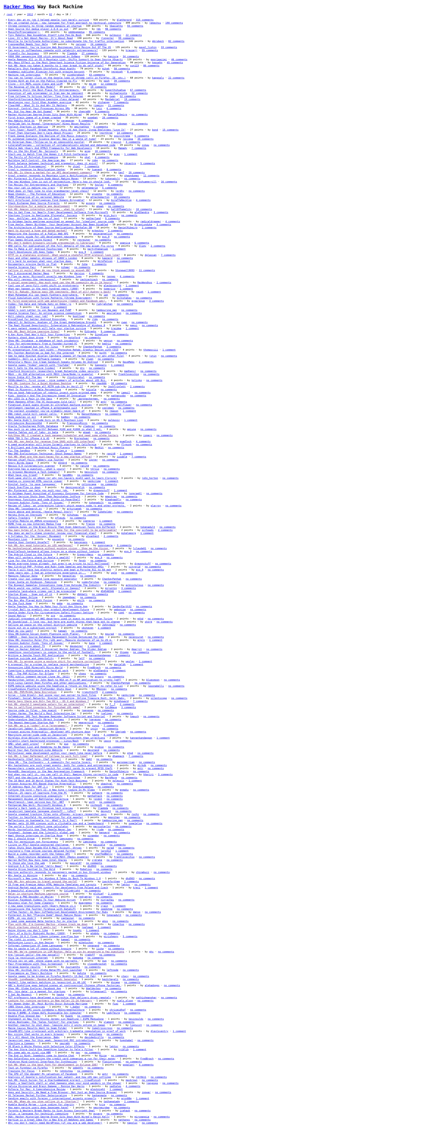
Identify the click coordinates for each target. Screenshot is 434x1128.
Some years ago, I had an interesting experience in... (47, 572)
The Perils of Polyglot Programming (33, 157)
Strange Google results (24, 967)
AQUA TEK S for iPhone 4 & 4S (28, 438)
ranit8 (111, 453)
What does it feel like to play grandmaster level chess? (48, 191)
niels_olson (125, 1000)
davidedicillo (94, 1037)
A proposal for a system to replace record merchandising (48, 664)
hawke (60, 994)
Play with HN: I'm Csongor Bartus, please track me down (47, 924)
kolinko (137, 380)
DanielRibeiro (117, 114)
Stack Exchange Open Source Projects (34, 203)
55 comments (135, 26)
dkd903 (91, 866)
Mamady (122, 148)
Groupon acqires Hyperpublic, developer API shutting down (49, 731)
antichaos (95, 1034)
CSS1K (11, 307)
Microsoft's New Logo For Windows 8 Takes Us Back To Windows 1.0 (54, 878)
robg (95, 160)
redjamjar (85, 896)
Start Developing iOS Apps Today (31, 252)
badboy (65, 417)
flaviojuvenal (111, 1061)
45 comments (175, 62)
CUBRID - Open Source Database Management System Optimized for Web (56, 637)
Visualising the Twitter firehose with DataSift (42, 909)
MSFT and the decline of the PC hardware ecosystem (44, 777)
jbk (98, 29)
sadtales (115, 1086)
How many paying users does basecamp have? (38, 1107)
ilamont (109, 1022)
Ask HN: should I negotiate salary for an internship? (46, 704)
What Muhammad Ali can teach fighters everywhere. (43, 294)
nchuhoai (73, 514)
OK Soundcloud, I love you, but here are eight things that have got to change (64, 621)
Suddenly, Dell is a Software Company (34, 359)
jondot (97, 799)
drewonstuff (101, 490)
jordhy (119, 191)
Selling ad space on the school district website (42, 624)
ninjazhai (107, 899)
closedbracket (97, 964)
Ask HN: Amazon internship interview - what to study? (46, 209)
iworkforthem (111, 881)
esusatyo (58, 539)
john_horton (150, 478)
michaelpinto (118, 93)
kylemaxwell (98, 991)
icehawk (125, 1110)
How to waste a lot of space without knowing (39, 948)
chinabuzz (142, 872)
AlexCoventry (159, 1031)
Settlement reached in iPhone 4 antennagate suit (42, 407)
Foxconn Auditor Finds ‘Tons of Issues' (36, 643)
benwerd (104, 832)
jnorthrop (105, 132)
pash (107, 80)
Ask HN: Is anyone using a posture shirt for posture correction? (54, 661)
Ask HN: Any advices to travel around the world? (42, 881)
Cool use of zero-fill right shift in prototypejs (43, 285)
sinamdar (93, 835)
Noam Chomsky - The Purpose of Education (36, 194)
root (9, 14)
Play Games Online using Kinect (30, 239)
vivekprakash (76, 74)
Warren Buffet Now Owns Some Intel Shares (37, 860)
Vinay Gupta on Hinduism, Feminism (32, 582)
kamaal (62, 631)
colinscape (89, 484)
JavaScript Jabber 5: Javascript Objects (36, 728)
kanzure (113, 56)
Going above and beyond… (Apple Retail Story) (40, 511)
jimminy (98, 105)
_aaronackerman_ (88, 398)
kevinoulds (136, 1019)
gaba (60, 603)
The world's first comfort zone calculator (38, 826)
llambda (72, 53)
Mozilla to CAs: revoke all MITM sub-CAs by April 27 (45, 386)
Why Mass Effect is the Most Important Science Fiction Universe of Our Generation (67, 62)
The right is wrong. (22, 939)
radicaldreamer (150, 221)
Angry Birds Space (20, 462)
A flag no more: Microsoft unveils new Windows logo (45, 276)
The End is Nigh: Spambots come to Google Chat (41, 1055)
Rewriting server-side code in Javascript (37, 734)
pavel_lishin (148, 47)
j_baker (75, 1006)
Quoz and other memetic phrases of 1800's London (42, 258)
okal (87, 157)
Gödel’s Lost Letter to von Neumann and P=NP (39, 310)
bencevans (80, 542)
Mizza (103, 1055)
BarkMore (111, 777)
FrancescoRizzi (77, 423)
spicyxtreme (122, 136)
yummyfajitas (90, 582)
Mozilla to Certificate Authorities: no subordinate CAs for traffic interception (66, 41)
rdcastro (130, 163)
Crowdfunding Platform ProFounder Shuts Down (39, 689)
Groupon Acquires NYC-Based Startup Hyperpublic (42, 783)
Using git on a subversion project (32, 627)
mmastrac (111, 496)
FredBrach (94, 667)
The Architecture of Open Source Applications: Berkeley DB (50, 227)
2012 (30, 14)
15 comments (170, 129)
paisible (99, 844)
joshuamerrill (147, 181)
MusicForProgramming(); (24, 32)
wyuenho (97, 194)
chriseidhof (118, 1009)
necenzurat (136, 637)
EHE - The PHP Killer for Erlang (31, 673)
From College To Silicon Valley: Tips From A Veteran (45, 96)
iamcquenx (66, 838)
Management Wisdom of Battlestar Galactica (38, 799)
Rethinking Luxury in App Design (31, 942)
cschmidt (96, 805)
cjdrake (97, 860)
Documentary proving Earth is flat (32, 264)
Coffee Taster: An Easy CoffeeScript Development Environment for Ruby (58, 912)
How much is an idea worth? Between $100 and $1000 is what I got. (55, 429)
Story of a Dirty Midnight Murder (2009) (36, 933)
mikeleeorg (128, 533)
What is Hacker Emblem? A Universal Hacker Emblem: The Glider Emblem (57, 649)
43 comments (97, 74)
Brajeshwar (81, 438)
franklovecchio (128, 374)
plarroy (156, 505)
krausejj (131, 50)
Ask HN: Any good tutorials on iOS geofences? (40, 545)
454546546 (107, 591)
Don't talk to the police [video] (31, 368)
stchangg (104, 102)
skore (148, 621)
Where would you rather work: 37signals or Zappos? (44, 588)
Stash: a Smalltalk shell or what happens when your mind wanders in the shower (64, 1083)
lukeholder (105, 511)
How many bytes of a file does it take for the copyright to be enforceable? (62, 530)
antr (104, 401)
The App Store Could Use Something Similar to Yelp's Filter (50, 1049)
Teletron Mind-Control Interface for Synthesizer (42, 1061)
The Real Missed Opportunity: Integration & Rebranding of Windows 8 (56, 325)
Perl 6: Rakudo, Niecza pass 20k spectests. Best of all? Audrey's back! (59, 291)
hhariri (148, 774)
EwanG (69, 1016)
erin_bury (110, 215)
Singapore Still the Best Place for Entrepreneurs (44, 90)
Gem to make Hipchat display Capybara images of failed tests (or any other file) (66, 355)
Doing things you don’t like (28, 930)
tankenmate (99, 1095)
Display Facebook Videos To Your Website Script (42, 899)
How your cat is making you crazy (31, 187)
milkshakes (124, 297)
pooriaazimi (159, 59)
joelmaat (87, 927)
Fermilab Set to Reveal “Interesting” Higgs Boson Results (49, 123)
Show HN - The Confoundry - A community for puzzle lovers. (50, 762)
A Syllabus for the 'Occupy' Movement (34, 536)
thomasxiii (150, 349)
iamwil (125, 392)
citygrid (134, 566)
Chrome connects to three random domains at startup (45, 26)
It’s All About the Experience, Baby (34, 1037)
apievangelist (102, 233)
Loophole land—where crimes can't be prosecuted (42, 591)
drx (82, 368)
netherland (93, 218)
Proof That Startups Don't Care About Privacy (40, 132)
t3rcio (94, 469)
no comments (140, 114)
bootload (79, 316)
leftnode (112, 970)
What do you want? (20, 631)
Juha (84, 264)
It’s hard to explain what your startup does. (40, 261)
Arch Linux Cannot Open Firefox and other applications (47, 683)
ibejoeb (120, 731)
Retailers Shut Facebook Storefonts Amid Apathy (42, 68)
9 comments (102, 111)
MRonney (101, 689)
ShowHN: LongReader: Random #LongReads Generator (42, 979)
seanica (125, 242)
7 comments (121, 102)
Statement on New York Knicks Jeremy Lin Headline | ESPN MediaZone (56, 1019)
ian (106, 294)
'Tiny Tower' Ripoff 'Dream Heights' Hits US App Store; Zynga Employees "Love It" (67, 129)
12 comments (109, 84)
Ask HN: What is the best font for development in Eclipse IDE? (53, 1064)
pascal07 (76, 863)
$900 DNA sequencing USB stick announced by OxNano (44, 56)
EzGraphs (90, 331)
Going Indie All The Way (25, 377)
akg (65, 875)
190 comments (174, 22)
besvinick (91, 472)
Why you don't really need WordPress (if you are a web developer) (55, 1122)
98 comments (113, 29)
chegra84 (84, 111)
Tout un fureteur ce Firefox (28, 1067)
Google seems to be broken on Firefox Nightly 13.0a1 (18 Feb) (52, 976)
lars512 (106, 850)
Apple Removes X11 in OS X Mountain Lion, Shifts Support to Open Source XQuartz (65, 59)
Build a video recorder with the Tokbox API (39, 854)
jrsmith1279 (90, 692)
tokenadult (112, 178)
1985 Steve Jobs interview (26, 1006)
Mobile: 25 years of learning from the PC (37, 792)
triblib (123, 1049)
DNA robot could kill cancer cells (33, 414)
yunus (95, 725)
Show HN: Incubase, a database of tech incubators (43, 340)
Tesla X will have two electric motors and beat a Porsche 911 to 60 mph (59, 569)
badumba (78, 957)
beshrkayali (110, 979)
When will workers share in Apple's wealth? (39, 557)
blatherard (124, 19)
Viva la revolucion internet (28, 957)
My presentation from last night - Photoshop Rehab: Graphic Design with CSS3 (63, 349)
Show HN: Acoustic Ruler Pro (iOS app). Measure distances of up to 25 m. (60, 640)
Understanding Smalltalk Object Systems (36, 719)
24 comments (98, 44)
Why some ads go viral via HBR (29, 1052)
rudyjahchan (104, 304)
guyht (103, 352)
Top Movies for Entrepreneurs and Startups (38, 184)
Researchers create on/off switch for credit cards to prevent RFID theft (60, 768)
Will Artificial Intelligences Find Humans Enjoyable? (46, 200)
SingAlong (101, 334)
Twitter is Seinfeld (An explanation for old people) (45, 817)
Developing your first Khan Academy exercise (39, 102)
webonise (120, 609)
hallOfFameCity (121, 209)
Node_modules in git (22, 417)
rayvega (128, 139)
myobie (99, 747)
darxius (79, 273)
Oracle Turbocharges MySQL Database (33, 426)
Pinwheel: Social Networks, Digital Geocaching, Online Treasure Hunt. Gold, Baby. (67, 698)
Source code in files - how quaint (32, 710)
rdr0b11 (141, 1077)
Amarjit (137, 649)
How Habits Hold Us (21, 120)
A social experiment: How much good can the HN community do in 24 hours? (60, 282)
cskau (145, 145)
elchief (98, 893)
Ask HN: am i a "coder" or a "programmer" (38, 725)
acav (117, 154)
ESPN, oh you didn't (22, 918)
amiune (131, 429)
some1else (135, 823)
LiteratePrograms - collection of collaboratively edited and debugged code (61, 145)
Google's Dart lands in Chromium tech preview (40, 808)
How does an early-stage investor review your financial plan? (52, 533)
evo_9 (106, 236)
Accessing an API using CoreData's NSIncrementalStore (46, 1009)
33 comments (169, 47)
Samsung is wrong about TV (26, 646)
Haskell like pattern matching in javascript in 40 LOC (47, 982)
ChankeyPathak (92, 346)
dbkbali (82, 594)
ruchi (135, 814)
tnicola (91, 389)
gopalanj (128, 1064)
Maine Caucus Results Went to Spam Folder (37, 1028)
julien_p (61, 450)
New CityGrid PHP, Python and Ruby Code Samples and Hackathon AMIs (56, 566)
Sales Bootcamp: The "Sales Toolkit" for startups (43, 1022)
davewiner (76, 646)
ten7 (121, 172)
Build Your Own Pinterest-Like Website (35, 750)
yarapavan (67, 120)
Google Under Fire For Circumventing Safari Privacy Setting (50, 612)
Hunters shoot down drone (25, 337)
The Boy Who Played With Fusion (30, 600)
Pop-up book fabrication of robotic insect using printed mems (52, 392)
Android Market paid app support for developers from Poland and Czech (58, 887)
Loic (99, 108)
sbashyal (106, 783)
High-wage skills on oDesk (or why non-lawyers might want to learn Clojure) (62, 478)
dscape (115, 982)
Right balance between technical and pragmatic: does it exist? (53, 163)
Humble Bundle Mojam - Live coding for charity (41, 1104)
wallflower (124, 404)
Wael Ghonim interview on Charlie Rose (35, 835)
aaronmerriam (125, 762)
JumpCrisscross (102, 1028)
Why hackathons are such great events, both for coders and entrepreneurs (60, 765)
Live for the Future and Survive (31, 560)
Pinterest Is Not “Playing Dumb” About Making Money (45, 915)
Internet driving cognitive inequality (35, 796)
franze (44, 307)
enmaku (124, 789)
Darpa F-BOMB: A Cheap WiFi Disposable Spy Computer (45, 1012)
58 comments (122, 68)
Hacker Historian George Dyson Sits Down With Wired (45, 114)
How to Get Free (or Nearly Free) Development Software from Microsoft (58, 212)
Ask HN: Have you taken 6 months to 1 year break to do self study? (56, 65)
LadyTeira (113, 1012)
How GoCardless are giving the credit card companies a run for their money (61, 1058)
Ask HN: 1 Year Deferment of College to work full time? (47, 756)
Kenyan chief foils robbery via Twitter (36, 459)
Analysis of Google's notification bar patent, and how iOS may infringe (59, 1077)
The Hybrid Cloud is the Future (30, 554)
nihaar (65, 267)
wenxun (108, 340)
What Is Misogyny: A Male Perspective (34, 389)
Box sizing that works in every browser (36, 1034)
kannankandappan (100, 655)
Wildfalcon (105, 261)
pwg (66, 744)
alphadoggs (152, 985)
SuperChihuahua (115, 90)
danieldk (120, 664)
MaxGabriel (112, 99)
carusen (81, 44)
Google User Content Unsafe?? (28, 542)
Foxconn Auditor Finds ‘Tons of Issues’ (36, 502)
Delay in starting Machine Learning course (38, 893)
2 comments (149, 227)
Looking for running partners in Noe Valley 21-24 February (50, 1000)
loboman (122, 123)
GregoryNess (85, 554)
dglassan (151, 255)
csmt (121, 612)
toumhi (77, 930)
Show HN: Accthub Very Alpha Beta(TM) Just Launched (45, 970)
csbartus (118, 924)
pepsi (133, 325)
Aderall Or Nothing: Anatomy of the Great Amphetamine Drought (52, 322)
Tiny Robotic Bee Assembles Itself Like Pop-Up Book (45, 35)
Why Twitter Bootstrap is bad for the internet (41, 352)
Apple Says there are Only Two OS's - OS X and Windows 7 (48, 701)
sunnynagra (105, 545)
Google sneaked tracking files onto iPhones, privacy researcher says (57, 814)
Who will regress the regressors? (32, 279)
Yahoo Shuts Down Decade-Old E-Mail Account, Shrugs (45, 847)
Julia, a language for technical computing (38, 1113)
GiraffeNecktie (121, 200)
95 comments (97, 32)
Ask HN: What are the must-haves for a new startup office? (50, 456)
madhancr (130, 371)
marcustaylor (102, 826)
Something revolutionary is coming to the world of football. (51, 652)
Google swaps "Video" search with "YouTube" (39, 365)
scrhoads (148, 530)
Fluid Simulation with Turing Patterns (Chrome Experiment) (50, 297)
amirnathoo (81, 126)
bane (92, 643)
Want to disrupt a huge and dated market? (37, 230)
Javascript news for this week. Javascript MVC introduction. (51, 1040)
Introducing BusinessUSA (25, 423)
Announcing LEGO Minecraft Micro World (35, 667)
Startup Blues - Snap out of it (30, 594)
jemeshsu (155, 22)
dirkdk (141, 765)
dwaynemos (85, 902)
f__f (112, 704)
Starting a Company (21, 1043)
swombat (92, 117)
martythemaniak (97, 249)
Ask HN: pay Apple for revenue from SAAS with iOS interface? (51, 441)
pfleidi (60, 517)
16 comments (169, 181)
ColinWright (72, 890)
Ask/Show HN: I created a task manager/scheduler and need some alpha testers (63, 435)
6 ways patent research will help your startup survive (47, 328)
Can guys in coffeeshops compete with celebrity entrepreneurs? (53, 50)
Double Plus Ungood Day (24, 1016)
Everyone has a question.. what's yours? (36, 469)
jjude (100, 829)
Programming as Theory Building (30, 973)
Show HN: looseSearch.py (25, 508)
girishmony (111, 936)
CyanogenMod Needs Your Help (28, 44)
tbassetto (116, 26)
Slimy (142, 245)
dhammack (118, 756)
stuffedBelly (103, 854)
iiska (100, 948)
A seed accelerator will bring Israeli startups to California (52, 444)
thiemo (124, 652)
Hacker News (19, 6)
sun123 (134, 65)
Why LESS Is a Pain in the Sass (30, 398)
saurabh (65, 1043)
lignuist (136, 1025)
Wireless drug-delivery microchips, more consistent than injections (56, 737)
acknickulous (134, 585)
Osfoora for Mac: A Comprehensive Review (36, 1089)
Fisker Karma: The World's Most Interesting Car (42, 713)
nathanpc (124, 1119)
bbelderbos (93, 988)
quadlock (126, 441)
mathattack (94, 796)
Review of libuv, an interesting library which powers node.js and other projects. (67, 505)
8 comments (134, 71)
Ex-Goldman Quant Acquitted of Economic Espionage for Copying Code (56, 493)
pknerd (62, 462)
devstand (93, 750)
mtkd (140, 618)
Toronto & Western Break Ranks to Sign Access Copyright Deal (51, 1110)
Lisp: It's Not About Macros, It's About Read (40, 38)
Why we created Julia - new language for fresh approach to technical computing (64, 22)
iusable (122, 456)
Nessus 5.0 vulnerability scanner (31, 465)
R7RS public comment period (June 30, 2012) (39, 676)
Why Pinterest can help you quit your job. (38, 490)
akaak (100, 206)
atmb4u (94, 933)
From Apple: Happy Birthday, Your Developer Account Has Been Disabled (58, 224)
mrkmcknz (98, 230)
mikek (106, 68)
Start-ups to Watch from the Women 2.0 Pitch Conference (47, 154)
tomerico (109, 288)
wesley (130, 661)
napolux (132, 1122)
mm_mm (92, 84)
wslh (92, 802)
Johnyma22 (108, 624)
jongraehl (135, 493)
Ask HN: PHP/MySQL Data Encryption (32, 692)
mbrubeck (158, 41)
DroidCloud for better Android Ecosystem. (37, 319)
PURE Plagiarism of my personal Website (36, 197)
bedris (106, 343)
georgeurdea (101, 1107)
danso (136, 912)
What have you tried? (23, 475)
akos (105, 921)
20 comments (110, 117)
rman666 (101, 383)
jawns (95, 734)
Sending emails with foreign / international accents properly (52, 1098)
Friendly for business (23, 53)
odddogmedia (76, 32)
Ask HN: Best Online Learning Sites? (34, 331)
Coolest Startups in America (28, 126)
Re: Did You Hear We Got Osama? (30, 111)
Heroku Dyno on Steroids (25, 514)
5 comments (141, 136)
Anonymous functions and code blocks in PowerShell (44, 499)
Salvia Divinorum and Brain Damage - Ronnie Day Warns (46, 1086)
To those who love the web (26, 863)
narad (110, 847)
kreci (136, 887)
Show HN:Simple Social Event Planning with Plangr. (44, 634)
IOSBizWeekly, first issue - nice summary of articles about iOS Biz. (57, 380)
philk (81, 600)
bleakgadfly (113, 499)
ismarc (147, 435)
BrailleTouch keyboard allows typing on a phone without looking (53, 551)
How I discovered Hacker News (28, 273)
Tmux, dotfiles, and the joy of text (34, 218)
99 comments (126, 38)
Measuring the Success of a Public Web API (38, 233)
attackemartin (100, 197)
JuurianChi (72, 967)
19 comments (98, 87)
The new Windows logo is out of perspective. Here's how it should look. (59, 181)
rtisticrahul (76, 377)
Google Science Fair (22, 267)
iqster (93, 459)
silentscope (159, 698)
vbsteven (87, 627)
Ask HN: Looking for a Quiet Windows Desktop (39, 383)
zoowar (146, 1092)
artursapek (74, 508)
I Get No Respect (20, 994)
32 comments (140, 93)
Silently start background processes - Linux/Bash (43, 740)
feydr (82, 560)
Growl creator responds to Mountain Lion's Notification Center (53, 175)
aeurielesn (114, 313)
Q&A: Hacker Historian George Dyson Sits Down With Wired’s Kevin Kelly (59, 1116)
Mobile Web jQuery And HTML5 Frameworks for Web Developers (50, 148)
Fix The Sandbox (19, 450)
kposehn (157, 62)
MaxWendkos (144, 282)
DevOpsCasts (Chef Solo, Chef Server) (34, 759)
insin (94, 728)
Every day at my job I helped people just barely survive (48, 19)
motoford (74, 337)
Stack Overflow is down (24, 487)
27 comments (90, 53)
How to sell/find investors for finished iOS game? (44, 707)
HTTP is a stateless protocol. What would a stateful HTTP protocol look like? (64, 255)
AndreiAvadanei (83, 786)
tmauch (134, 716)
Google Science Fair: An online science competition (45, 313)
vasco (107, 740)
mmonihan (114, 817)
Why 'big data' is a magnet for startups (36, 991)
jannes (111, 276)
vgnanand (93, 945)
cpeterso (89, 521)
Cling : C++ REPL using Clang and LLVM (35, 84)
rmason (114, 411)
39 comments (122, 80)
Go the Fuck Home (20, 603)
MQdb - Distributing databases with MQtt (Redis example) (48, 857)
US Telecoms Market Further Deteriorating (37, 1095)
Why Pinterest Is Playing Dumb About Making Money (43, 178)
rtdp (95, 319)
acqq (87, 151)
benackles (69, 575)
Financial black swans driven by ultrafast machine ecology (50, 404)
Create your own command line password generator (42, 579)
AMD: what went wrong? (23, 744)
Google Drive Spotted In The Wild (31, 869)
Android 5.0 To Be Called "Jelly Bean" (35, 866)
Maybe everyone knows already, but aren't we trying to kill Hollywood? (59, 563)
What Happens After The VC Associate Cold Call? (42, 401)
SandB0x (68, 475)
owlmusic (115, 35)
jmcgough (117, 71)
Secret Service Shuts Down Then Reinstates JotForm (44, 496)
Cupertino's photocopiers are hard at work (38, 670)
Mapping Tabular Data (23, 575)
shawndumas (131, 175)
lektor (125, 884)
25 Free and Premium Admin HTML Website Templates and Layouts (52, 884)
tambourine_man (106, 310)
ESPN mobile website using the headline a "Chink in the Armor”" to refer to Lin (65, 686)
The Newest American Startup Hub (31, 722)
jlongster (107, 38)
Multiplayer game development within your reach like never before (55, 753)
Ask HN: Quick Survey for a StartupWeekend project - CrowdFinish (54, 1080)
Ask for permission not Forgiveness (33, 841)
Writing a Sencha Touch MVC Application (36, 655)
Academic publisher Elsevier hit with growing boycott (46, 71)
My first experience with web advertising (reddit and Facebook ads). (57, 301)
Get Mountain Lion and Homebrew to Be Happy (39, 747)
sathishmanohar (146, 997)
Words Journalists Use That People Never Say (39, 829)
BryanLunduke (143, 224)
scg (53, 615)
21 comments (116, 105)
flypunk (126, 444)
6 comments (114, 108)
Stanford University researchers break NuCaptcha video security (53, 371)
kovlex (99, 184)
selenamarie (90, 187)
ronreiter (83, 239)
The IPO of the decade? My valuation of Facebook (42, 1074)
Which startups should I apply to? (32, 927)
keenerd (107, 258)
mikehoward (121, 701)
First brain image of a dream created (34, 117)
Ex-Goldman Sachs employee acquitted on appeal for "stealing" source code (61, 221)
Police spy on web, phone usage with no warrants (43, 960)
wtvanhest (92, 536)
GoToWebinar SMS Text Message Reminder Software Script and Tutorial (56, 716)
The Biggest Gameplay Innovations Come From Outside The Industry (54, 585)
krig (102, 1104)
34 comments (131, 56)
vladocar (89, 426)
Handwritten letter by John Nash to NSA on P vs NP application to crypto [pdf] (64, 679)
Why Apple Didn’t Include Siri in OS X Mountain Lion (45, 420)
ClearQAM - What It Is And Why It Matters (37, 105)
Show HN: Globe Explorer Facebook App (34, 988)
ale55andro (141, 212)
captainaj (67, 918)
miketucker (86, 942)
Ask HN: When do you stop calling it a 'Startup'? (43, 1101)
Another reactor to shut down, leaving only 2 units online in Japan (56, 1025)
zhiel (76, 166)
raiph (139, 291)
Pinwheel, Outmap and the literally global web (41, 832)
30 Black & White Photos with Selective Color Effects (46, 1046)
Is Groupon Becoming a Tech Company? (34, 472)
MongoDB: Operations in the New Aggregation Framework (46, 771)
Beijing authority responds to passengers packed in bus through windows (59, 872)
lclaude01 (139, 548)
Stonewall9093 (124, 270)
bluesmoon (152, 679)
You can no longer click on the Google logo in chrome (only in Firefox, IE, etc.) (67, 77)
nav (78, 1052)
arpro (141, 640)
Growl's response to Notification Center (36, 169)
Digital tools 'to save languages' (32, 484)
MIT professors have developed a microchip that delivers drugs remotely (59, 997)
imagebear (69, 597)
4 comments (100, 126)
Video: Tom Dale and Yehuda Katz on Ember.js (39, 304)
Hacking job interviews (24, 74)
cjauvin (116, 142)
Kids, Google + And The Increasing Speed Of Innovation (47, 395)
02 (50, 14)
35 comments (145, 139)
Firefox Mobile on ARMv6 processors (33, 521)
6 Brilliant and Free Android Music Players (39, 447)
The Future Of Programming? (27, 166)
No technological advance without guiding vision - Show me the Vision (59, 548)
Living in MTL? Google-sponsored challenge (39, 844)
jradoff (90, 954)
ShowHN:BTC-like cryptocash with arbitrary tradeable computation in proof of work (67, 1031)
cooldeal (108, 407)
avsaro (90, 203)
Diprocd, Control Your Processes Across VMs (39, 108)
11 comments (140, 123)
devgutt (106, 811)
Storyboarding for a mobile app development (39, 206)
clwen (89, 359)
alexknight (97, 1089)
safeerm (97, 792)
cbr (84, 87)
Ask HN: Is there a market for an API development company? (50, 172)
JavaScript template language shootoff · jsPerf (42, 811)
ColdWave (111, 707)
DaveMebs (128, 362)
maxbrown (131, 1080)
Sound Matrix (17, 615)
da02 (89, 759)
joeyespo (87, 710)
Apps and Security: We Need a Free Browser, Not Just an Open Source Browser (62, 1092)
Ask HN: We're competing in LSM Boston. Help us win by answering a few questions (66, 951)
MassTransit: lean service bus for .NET (36, 802)
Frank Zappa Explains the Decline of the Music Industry (47, 136)
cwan (112, 96)
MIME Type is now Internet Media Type (34, 524)
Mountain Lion (17, 539)
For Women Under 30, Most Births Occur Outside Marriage (47, 1003)
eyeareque (138, 301)
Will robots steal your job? (28, 316)
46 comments (179, 59)
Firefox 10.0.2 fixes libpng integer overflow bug (43, 936)
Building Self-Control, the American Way (36, 160)
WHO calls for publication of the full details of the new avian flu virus (61, 245)
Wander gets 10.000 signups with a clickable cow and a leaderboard (56, 823)
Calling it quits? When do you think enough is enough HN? (49, 270)
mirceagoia (141, 1116)
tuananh (97, 169)
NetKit (99, 447)
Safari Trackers (19, 517)
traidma (116, 328)
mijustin (111, 588)
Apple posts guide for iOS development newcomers (42, 236)
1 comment (130, 154)
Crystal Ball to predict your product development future (48, 609)
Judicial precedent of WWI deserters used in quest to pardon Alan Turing (60, 618)
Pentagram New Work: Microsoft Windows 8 (36, 805)
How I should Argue (21, 838)
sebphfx (78, 1067)
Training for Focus (21, 1071)
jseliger (106, 713)
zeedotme (106, 909)
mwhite (81, 973)
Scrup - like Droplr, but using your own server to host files (52, 695)
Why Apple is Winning (23, 875)
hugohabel (126, 1040)
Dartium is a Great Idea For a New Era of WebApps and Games (50, 1119)
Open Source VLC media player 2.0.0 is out (38, 29)
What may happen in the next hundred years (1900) (43, 288)
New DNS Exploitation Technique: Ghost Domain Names (45, 453)
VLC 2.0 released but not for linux (33, 346)
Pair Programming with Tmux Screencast (35, 964)
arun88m (126, 1098)
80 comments (151, 65)
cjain (104, 906)
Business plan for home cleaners (31, 902)
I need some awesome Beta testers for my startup (42, 921)
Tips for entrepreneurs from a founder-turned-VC (42, 343)
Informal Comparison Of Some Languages (35, 945)
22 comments (134, 35)
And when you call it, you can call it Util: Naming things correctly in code (63, 774)
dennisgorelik (75, 487)
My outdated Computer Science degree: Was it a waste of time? (52, 139)
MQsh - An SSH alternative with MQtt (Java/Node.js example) (50, 374)
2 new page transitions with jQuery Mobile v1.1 (42, 906)
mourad (109, 634)
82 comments (176, 41)
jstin (153, 355)
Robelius (86, 869)
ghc (151, 951)
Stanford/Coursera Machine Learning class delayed (43, 99)
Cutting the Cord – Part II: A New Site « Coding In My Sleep (51, 789)
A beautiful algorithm (23, 890)
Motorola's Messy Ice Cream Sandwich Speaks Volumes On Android (53, 362)
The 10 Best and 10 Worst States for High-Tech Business (47, 780)
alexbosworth (112, 285)
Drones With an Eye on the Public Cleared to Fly (42, 80)
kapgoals (158, 77)
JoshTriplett (117, 386)
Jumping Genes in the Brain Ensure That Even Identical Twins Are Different (61, 527)
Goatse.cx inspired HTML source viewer (35, 481)
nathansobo (118, 395)
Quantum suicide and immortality (31, 658)
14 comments (125, 132)
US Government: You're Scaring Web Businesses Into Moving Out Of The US (59, 47)
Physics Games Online (23, 597)
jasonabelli (156, 686)
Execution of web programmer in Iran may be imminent (45, 93)
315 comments (145, 19)
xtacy (125, 976)
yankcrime (94, 481)
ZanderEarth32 (122, 606)
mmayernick (86, 722)
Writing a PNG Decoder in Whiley (31, 896)
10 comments (103, 151)
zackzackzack (89, 279)
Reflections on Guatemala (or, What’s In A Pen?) (42, 820)
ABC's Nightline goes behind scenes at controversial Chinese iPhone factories (64, 985)
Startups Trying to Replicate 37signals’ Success (42, 215)
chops (82, 673)
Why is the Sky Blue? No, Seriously (33, 151)
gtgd (130, 753)
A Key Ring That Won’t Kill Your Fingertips (39, 334)
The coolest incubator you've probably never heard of (46, 411)
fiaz (115, 1003)
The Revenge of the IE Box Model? (31, 87)
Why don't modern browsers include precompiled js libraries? (51, 242)
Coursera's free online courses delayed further (42, 850)
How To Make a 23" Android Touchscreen (35, 249)
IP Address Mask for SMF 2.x (28, 786)
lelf (82, 658)
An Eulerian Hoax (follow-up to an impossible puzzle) (46, 142)
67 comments (138, 90)
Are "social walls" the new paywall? (34, 954)
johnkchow (66, 1071)
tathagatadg (112, 1101)
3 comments (133, 142)
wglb (114, 572)
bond (155, 129)
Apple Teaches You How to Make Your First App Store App (47, 606)
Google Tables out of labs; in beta (33, 432)
